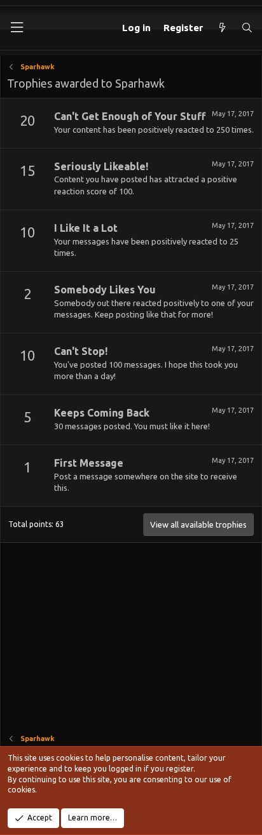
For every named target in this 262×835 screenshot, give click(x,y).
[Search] (247, 28)
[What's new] (221, 28)
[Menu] (17, 27)
